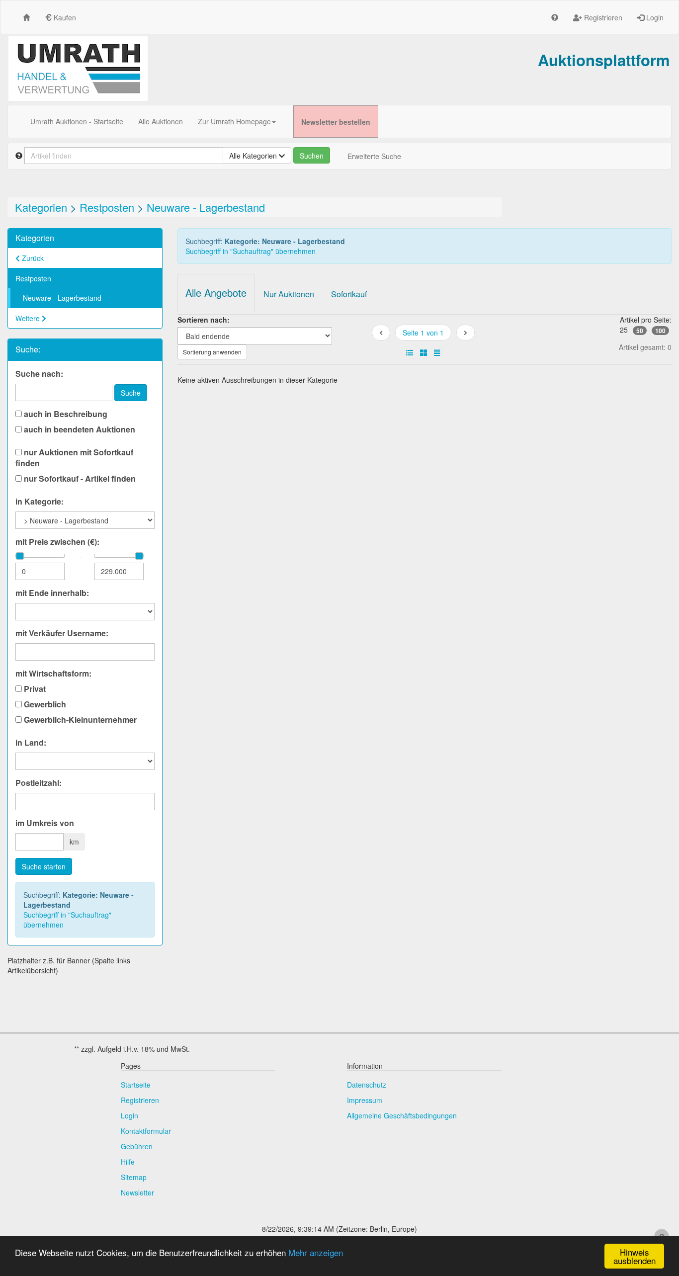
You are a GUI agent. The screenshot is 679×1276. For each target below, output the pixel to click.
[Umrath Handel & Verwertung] (78, 68)
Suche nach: (39, 373)
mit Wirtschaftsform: (53, 673)
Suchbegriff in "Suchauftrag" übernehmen (67, 920)
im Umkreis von (44, 823)
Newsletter (137, 1192)
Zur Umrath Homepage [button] (234, 121)
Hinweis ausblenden (634, 1256)
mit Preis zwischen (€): (57, 541)
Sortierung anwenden (212, 351)
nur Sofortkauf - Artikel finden (79, 478)
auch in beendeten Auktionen (78, 429)
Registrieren (602, 17)
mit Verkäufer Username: (61, 633)
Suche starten (44, 866)
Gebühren (137, 1146)
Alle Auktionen (160, 121)
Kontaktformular (146, 1131)
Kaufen (64, 17)
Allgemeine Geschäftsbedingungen (402, 1115)
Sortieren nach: (203, 320)
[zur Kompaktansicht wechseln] (437, 352)
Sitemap (134, 1177)
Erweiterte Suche (374, 156)
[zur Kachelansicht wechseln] (423, 352)
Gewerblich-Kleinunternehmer (79, 719)
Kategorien (41, 207)
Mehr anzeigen (315, 1252)
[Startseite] (26, 17)
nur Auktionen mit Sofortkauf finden (74, 458)
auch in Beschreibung (64, 414)
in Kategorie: (39, 501)
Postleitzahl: (38, 782)
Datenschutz (366, 1085)
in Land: (30, 742)
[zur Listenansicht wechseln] (409, 352)
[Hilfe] (555, 17)
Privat (34, 688)
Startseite (136, 1085)
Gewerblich (44, 704)
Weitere (28, 318)
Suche (131, 393)
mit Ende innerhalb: (52, 593)
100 (660, 330)
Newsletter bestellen (335, 122)
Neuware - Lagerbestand (206, 207)
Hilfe (128, 1162)
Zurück (32, 258)
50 (639, 330)
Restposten (107, 207)
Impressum (364, 1100)
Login (654, 17)
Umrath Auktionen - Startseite (76, 121)
